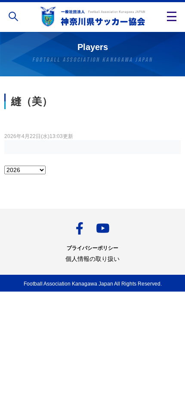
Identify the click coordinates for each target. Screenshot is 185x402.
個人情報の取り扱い (92, 258)
